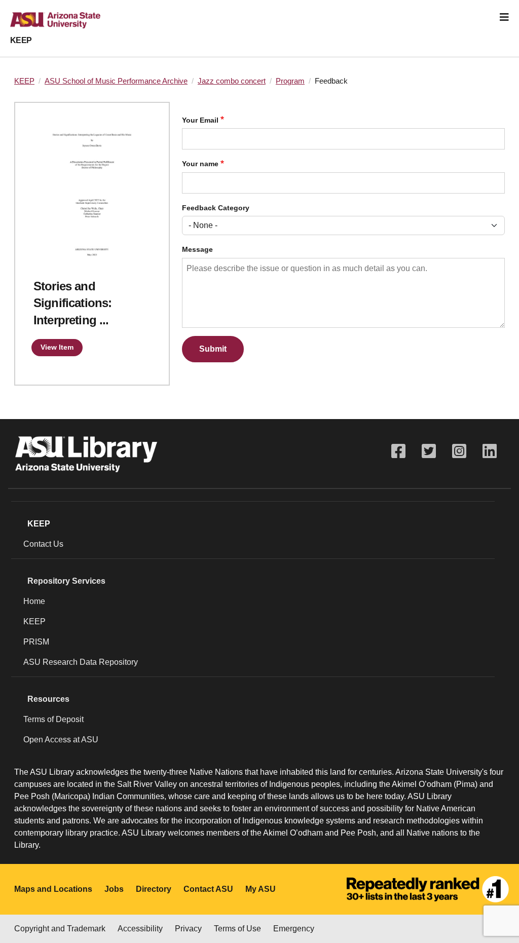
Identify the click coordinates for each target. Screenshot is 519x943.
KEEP (21, 40)
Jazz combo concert (232, 81)
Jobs (114, 889)
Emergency (293, 928)
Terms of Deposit (53, 719)
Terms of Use (237, 928)
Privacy (188, 928)
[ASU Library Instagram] (459, 451)
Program (290, 81)
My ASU (260, 889)
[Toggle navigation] (504, 17)
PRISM (36, 641)
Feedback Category (215, 208)
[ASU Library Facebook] (398, 451)
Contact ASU (208, 889)
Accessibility (140, 928)
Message (197, 249)
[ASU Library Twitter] (429, 451)
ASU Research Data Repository (80, 662)
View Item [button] (57, 347)
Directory (153, 889)
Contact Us (43, 544)
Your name (200, 164)
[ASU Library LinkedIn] (489, 451)
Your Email (200, 120)
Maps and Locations (53, 889)
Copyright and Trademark (59, 928)
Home (34, 601)
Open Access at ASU (60, 739)
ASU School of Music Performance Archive (116, 81)
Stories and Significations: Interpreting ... (72, 303)
